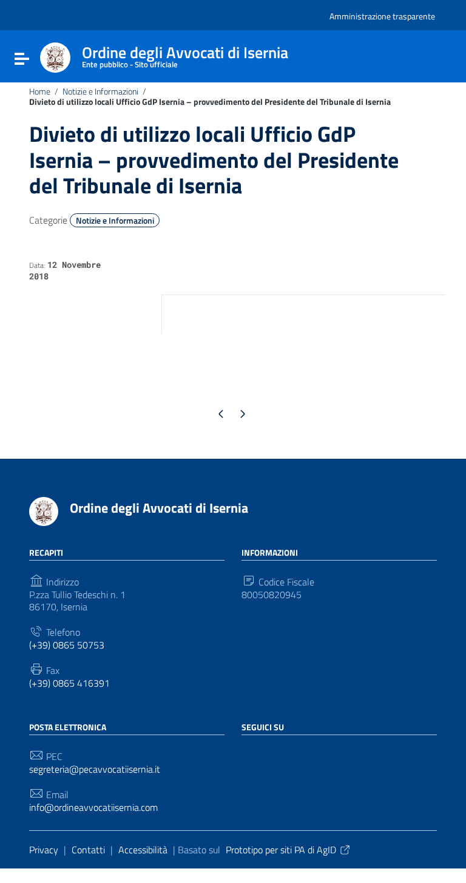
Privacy (43, 849)
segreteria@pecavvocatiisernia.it (94, 769)
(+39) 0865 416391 (69, 683)
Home (39, 91)
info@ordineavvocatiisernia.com (93, 807)
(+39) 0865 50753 (66, 645)
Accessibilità (142, 849)
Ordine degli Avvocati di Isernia (159, 508)
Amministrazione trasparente (382, 16)
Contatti (88, 849)
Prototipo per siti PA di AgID (281, 849)
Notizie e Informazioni (100, 91)
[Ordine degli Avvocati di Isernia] (55, 56)
